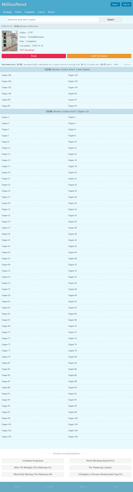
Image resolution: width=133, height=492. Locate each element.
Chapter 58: (72, 289)
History (51, 12)
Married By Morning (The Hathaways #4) (33, 474)
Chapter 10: (72, 142)
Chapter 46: (72, 252)
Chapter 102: (7, 87)
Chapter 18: (72, 166)
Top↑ (116, 487)
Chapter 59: (6, 295)
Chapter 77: (6, 351)
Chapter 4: (72, 123)
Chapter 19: (6, 172)
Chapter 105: (73, 75)
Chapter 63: (6, 308)
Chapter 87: (6, 381)
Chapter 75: (6, 344)
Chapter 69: (6, 326)
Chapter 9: (6, 142)
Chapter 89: (6, 387)
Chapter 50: (72, 265)
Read (33, 55)
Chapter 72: (72, 332)
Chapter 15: (6, 160)
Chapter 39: (6, 234)
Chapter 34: (72, 215)
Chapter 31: (6, 209)
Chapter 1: (6, 117)
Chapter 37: (6, 228)
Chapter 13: (6, 154)
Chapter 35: (6, 222)
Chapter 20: (72, 172)
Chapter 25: (6, 191)
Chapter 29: (6, 203)
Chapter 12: (72, 148)
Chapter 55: (6, 283)
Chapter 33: (6, 215)
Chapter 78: (72, 351)
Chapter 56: (72, 283)
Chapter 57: (6, 289)
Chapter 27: (6, 197)
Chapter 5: (6, 129)
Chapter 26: (72, 191)
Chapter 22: (72, 179)
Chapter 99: (72, 93)
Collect (18, 12)
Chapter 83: (6, 369)
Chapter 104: (7, 81)
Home (17, 487)
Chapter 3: (6, 123)
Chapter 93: (6, 400)
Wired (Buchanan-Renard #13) (100, 461)
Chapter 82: (72, 363)
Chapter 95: (72, 106)
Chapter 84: (72, 369)
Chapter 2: (72, 117)
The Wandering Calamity (100, 467)
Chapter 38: (72, 228)
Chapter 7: (6, 136)
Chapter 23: (6, 185)
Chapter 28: (72, 197)
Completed (30, 12)
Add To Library (99, 55)
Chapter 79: (6, 357)
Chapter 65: (6, 314)
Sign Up (126, 4)
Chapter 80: (72, 357)
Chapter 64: (72, 308)
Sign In (115, 4)
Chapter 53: (6, 277)
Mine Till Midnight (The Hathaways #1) (32, 467)
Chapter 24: (72, 185)
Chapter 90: (72, 387)
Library (41, 12)
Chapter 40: (72, 234)
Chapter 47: (6, 258)
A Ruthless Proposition (32, 461)
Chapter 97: (72, 100)
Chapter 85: (6, 375)
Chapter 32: (72, 209)
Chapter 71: (6, 332)
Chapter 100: (7, 93)
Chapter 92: (72, 394)
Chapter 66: (72, 314)
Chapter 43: (6, 246)
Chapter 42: (72, 240)
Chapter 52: (72, 271)
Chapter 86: (72, 375)
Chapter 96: (6, 106)
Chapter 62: (72, 301)
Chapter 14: (72, 154)
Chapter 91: (6, 394)
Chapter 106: (7, 75)
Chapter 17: (6, 166)
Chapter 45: (6, 252)
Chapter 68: (72, 320)
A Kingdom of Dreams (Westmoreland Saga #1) (100, 474)
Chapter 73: (6, 338)
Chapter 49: (6, 265)
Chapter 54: (72, 277)
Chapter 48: (72, 258)
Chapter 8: (72, 136)
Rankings (7, 12)
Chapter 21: (6, 179)
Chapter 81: (6, 363)
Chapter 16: (72, 160)
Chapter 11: (6, 148)
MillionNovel (14, 4)
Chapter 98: (6, 100)
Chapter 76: (72, 344)
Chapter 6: (72, 129)
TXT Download (26, 50)
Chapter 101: (73, 87)
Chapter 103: (73, 81)
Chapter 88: (72, 381)
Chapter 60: (72, 295)
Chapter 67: (6, 320)
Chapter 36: (72, 222)
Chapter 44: (72, 246)
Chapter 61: (6, 301)
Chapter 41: (6, 240)
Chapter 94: (72, 400)
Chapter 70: (72, 326)
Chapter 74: (72, 338)
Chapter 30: (72, 203)
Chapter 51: (6, 271)
